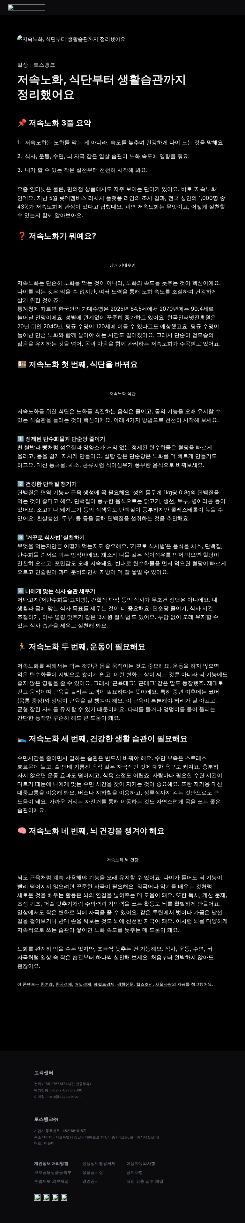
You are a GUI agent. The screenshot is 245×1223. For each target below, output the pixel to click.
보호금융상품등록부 (52, 1172)
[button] (233, 7)
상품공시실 (92, 1172)
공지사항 (134, 1172)
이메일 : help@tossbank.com (58, 1096)
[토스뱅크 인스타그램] (55, 1198)
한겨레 (47, 984)
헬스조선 (144, 984)
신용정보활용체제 (98, 1163)
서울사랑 (163, 984)
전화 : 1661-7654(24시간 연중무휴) (62, 1084)
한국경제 (64, 984)
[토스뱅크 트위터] (64, 1198)
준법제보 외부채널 (51, 1181)
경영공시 (90, 1181)
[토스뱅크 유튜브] (37, 1198)
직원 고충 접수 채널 (144, 1181)
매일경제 (83, 984)
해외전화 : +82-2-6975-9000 (58, 1090)
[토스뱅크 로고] (26, 7)
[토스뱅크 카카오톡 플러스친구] (46, 1198)
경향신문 (125, 984)
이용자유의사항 (140, 1163)
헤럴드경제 (104, 984)
